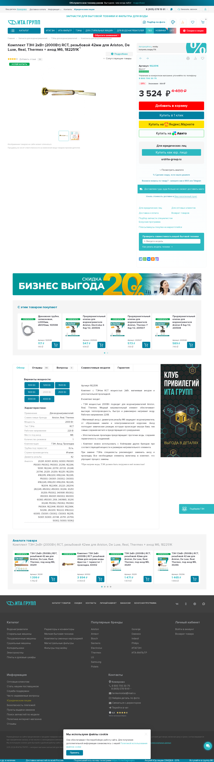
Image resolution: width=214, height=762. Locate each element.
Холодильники (15, 648)
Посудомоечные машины (21, 638)
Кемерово (118, 681)
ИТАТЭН (50, 30)
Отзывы (40, 367)
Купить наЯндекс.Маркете (171, 124)
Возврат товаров (180, 213)
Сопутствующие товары (118, 58)
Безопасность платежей (21, 705)
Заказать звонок (189, 9)
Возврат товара (184, 633)
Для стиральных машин (99, 30)
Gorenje (136, 629)
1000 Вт (32, 385)
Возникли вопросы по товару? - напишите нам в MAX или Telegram (171, 181)
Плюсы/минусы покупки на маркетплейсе (160, 227)
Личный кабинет (108, 603)
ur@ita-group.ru (171, 159)
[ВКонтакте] (149, 259)
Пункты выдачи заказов (21, 709)
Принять (74, 752)
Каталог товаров (61, 603)
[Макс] (157, 259)
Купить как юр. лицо (171, 152)
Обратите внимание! (106, 35)
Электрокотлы (15, 652)
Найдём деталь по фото (126, 698)
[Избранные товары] (193, 22)
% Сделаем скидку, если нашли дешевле (171, 175)
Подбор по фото (156, 22)
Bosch (94, 638)
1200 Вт (47, 385)
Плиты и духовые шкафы (21, 657)
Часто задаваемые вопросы (23, 695)
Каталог (24, 30)
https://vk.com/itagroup (195, 760)
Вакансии (125, 603)
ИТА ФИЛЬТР (65, 30)
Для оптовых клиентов (183, 207)
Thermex (96, 652)
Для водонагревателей (130, 30)
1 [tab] (104, 352)
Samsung (96, 661)
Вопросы (64, 367)
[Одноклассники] (153, 259)
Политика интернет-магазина (24, 719)
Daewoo (136, 633)
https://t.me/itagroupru (93, 760)
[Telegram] (140, 259)
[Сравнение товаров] (183, 22)
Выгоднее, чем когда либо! (107, 3)
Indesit (135, 638)
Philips (135, 643)
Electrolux (96, 648)
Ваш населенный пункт (186, 196)
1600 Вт (32, 392)
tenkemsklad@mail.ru (124, 693)
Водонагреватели (17, 629)
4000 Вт (47, 399)
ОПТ (172, 30)
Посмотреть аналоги (173, 169)
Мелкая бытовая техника (58, 633)
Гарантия (123, 367)
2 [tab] (107, 352)
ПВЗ (150, 30)
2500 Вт (62, 392)
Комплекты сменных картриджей (63, 638)
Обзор (20, 367)
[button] (164, 410)
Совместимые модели (95, 367)
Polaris (94, 666)
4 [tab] (110, 586)
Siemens (95, 643)
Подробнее (121, 54)
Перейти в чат (120, 707)
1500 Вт (62, 385)
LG (92, 657)
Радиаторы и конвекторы (59, 629)
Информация (53, 9)
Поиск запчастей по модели (23, 714)
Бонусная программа (149, 221)
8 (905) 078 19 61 (156, 9)
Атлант (95, 633)
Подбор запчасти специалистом (156, 218)
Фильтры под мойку (55, 648)
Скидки (78, 603)
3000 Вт (32, 399)
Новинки (161, 30)
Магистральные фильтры (59, 643)
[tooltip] (171, 9)
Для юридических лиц (171, 146)
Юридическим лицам (84, 9)
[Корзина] (203, 22)
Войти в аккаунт (184, 629)
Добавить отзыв (27, 59)
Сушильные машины (19, 643)
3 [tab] (107, 586)
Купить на (171, 133)
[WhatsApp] (144, 259)
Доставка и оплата (38, 9)
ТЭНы (79, 30)
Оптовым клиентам (18, 681)
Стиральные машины (19, 633)
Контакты (68, 9)
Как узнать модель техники (156, 246)
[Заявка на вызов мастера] (173, 22)
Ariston (95, 629)
